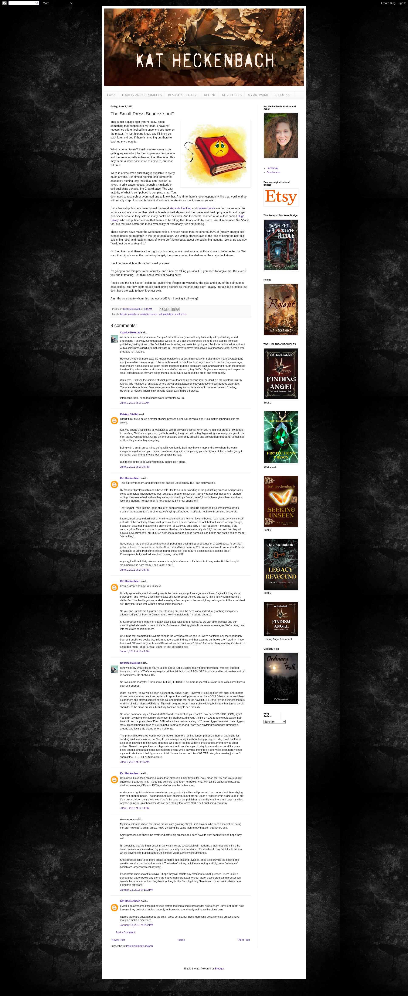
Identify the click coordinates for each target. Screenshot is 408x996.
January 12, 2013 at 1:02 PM (136, 889)
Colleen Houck (206, 208)
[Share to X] (169, 309)
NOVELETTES (232, 95)
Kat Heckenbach (130, 478)
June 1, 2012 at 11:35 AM (134, 761)
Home (111, 95)
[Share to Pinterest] (177, 309)
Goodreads (273, 172)
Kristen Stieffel (129, 414)
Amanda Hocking (180, 208)
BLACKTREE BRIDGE (183, 95)
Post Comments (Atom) (139, 946)
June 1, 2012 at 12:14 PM (134, 808)
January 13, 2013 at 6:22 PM (136, 925)
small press (181, 314)
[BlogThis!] (165, 309)
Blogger (219, 968)
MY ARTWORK (258, 95)
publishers (133, 314)
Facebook (272, 168)
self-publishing (166, 314)
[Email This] (161, 309)
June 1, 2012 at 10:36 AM (134, 569)
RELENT (210, 95)
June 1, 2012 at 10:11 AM (134, 402)
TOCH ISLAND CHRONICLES (142, 95)
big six (123, 314)
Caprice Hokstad (130, 332)
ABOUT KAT (283, 95)
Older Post (244, 939)
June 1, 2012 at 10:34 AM (134, 466)
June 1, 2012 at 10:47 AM (134, 651)
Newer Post (118, 939)
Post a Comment (125, 932)
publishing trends (148, 314)
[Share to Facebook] (173, 309)
